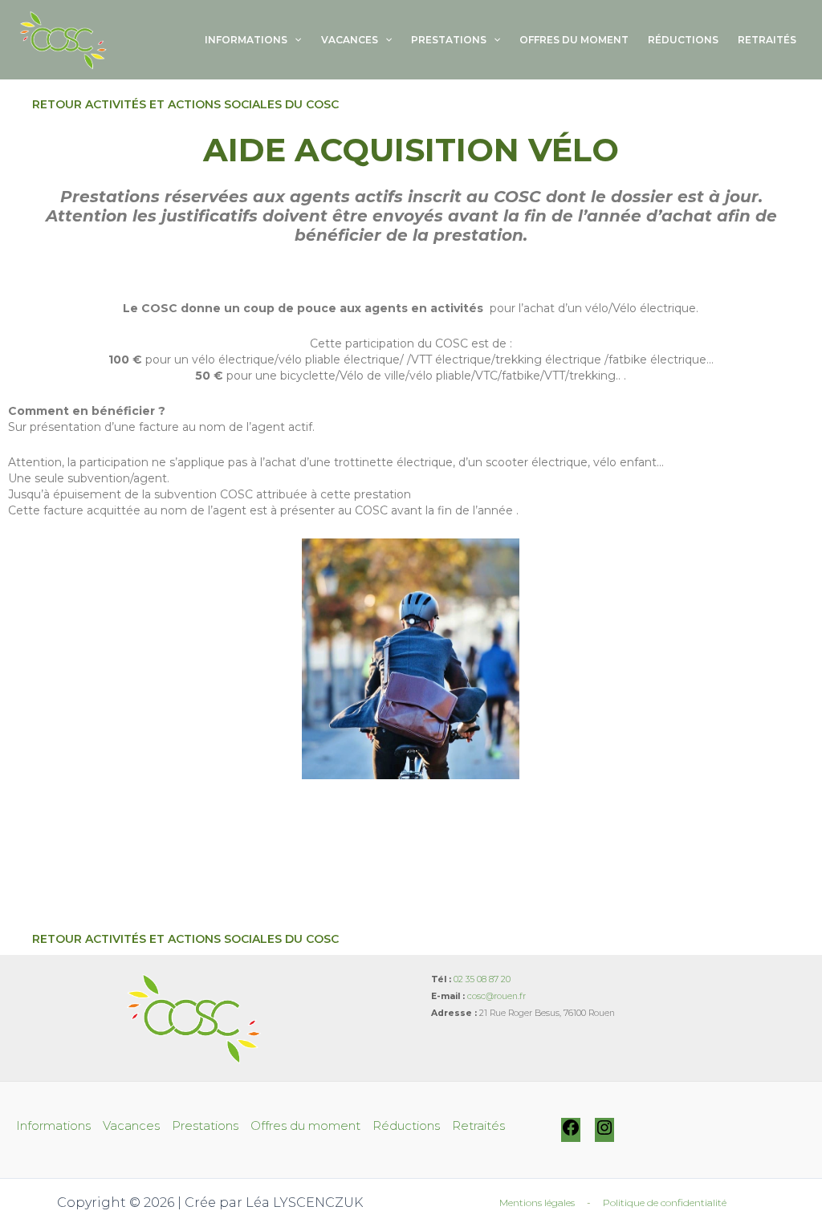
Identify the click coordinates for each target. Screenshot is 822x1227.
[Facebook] (570, 1133)
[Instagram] (604, 1133)
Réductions (683, 40)
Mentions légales (537, 1203)
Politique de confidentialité (664, 1203)
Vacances (349, 40)
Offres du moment (574, 40)
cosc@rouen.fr (496, 996)
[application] (294, 40)
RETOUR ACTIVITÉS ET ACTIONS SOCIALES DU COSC (185, 104)
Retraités (767, 40)
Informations (246, 40)
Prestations (448, 40)
